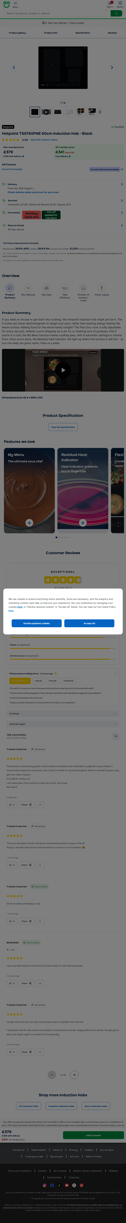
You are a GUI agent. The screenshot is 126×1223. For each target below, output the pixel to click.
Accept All (89, 623)
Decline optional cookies (36, 623)
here (19, 606)
